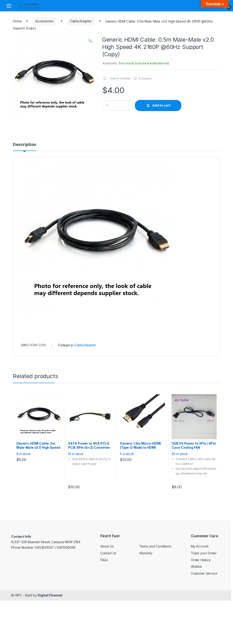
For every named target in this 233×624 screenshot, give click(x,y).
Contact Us (108, 553)
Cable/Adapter (81, 21)
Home (17, 21)
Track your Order (204, 553)
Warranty (145, 553)
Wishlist (196, 566)
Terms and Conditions (155, 546)
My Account (199, 546)
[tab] (24, 147)
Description (24, 145)
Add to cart (161, 105)
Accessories (44, 21)
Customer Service (204, 573)
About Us (107, 546)
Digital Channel (50, 595)
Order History (201, 560)
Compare (145, 78)
